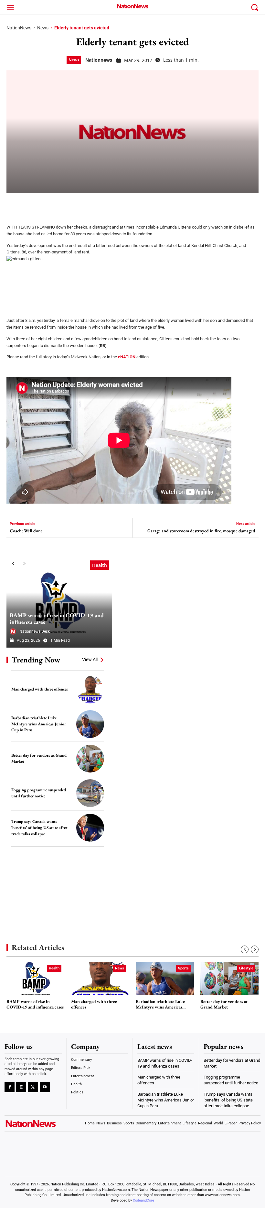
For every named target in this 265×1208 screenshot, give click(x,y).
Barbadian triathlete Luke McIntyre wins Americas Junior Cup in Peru (38, 723)
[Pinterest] (45, 204)
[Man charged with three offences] (90, 689)
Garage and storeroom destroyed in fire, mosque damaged (201, 531)
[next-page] (24, 563)
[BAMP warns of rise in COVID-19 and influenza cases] (59, 602)
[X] (29, 204)
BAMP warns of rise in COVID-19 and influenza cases (57, 618)
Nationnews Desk (34, 631)
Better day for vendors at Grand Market (224, 1004)
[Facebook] (13, 204)
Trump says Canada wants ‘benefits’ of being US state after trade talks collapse (39, 827)
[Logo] (132, 6)
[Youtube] (45, 1087)
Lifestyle (246, 968)
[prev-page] (13, 563)
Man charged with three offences (39, 689)
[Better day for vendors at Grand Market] (90, 759)
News (42, 27)
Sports (183, 968)
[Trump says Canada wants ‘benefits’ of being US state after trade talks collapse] (90, 828)
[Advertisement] (55, 885)
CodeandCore (143, 1200)
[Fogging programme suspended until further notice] (90, 793)
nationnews (98, 60)
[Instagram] (21, 1087)
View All (90, 659)
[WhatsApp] (62, 204)
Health (99, 565)
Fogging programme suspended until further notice (38, 793)
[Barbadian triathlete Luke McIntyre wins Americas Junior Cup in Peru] (90, 724)
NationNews (18, 27)
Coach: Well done (26, 531)
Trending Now (36, 660)
